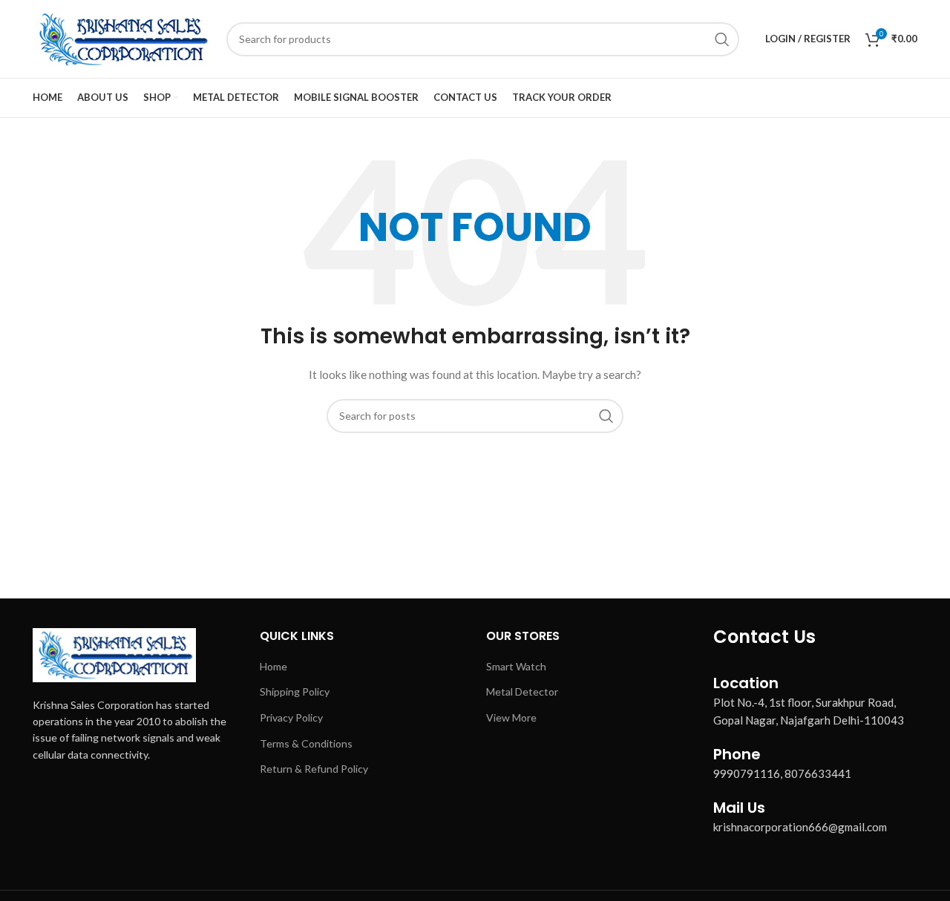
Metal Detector (522, 691)
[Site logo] (122, 37)
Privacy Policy (291, 717)
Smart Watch (516, 666)
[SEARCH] (722, 39)
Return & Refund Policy (314, 768)
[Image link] (114, 653)
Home (273, 666)
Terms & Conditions (306, 743)
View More (511, 717)
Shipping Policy (295, 691)
